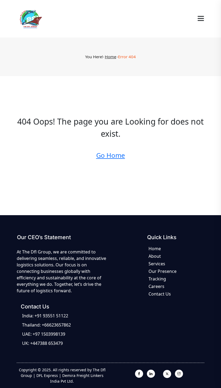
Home (110, 56)
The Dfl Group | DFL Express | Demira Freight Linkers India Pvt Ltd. (63, 375)
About (155, 256)
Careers (156, 286)
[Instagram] (179, 373)
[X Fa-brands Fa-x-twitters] (165, 374)
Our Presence (163, 271)
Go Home (110, 155)
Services (157, 264)
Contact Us (160, 294)
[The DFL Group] (30, 18)
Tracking (157, 279)
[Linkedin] (151, 373)
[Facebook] (139, 373)
